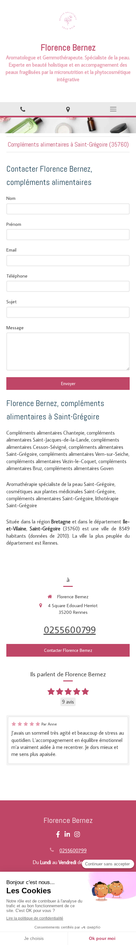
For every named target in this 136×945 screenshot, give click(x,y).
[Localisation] (67, 109)
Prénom (13, 224)
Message (15, 328)
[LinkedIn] (67, 835)
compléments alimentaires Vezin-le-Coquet (51, 461)
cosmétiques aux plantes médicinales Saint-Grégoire (60, 491)
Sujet (11, 302)
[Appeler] (22, 109)
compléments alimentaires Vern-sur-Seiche (83, 454)
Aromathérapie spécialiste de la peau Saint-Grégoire (60, 484)
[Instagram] (77, 835)
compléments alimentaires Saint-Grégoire (49, 498)
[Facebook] (58, 835)
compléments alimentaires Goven (79, 468)
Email (11, 250)
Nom (10, 198)
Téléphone (17, 276)
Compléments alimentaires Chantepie (45, 433)
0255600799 (70, 629)
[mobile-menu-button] (113, 109)
